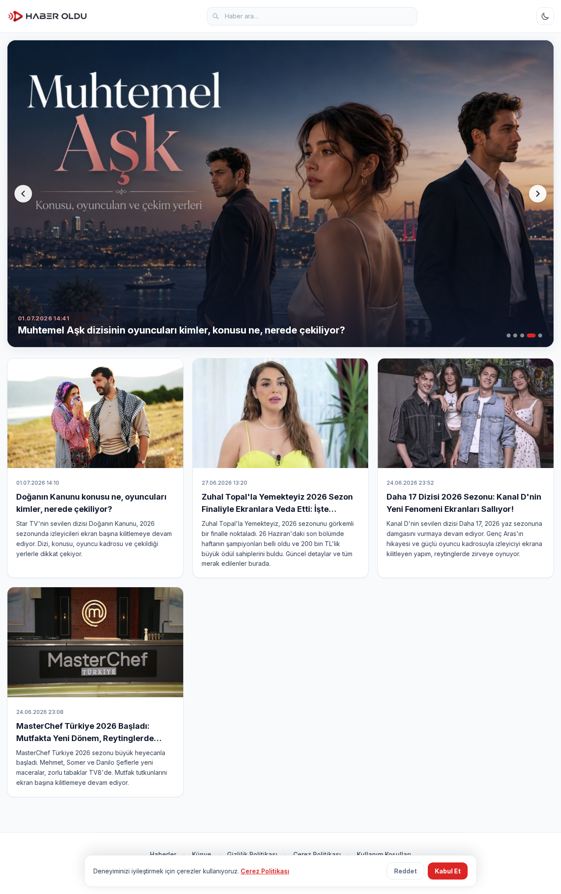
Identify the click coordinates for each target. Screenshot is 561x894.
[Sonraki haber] (538, 193)
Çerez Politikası (317, 854)
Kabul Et (448, 871)
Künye (201, 854)
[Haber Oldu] (47, 16)
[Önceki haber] (23, 193)
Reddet (405, 871)
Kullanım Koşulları (384, 854)
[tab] (509, 335)
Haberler (163, 854)
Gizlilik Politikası (252, 854)
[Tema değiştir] (545, 16)
